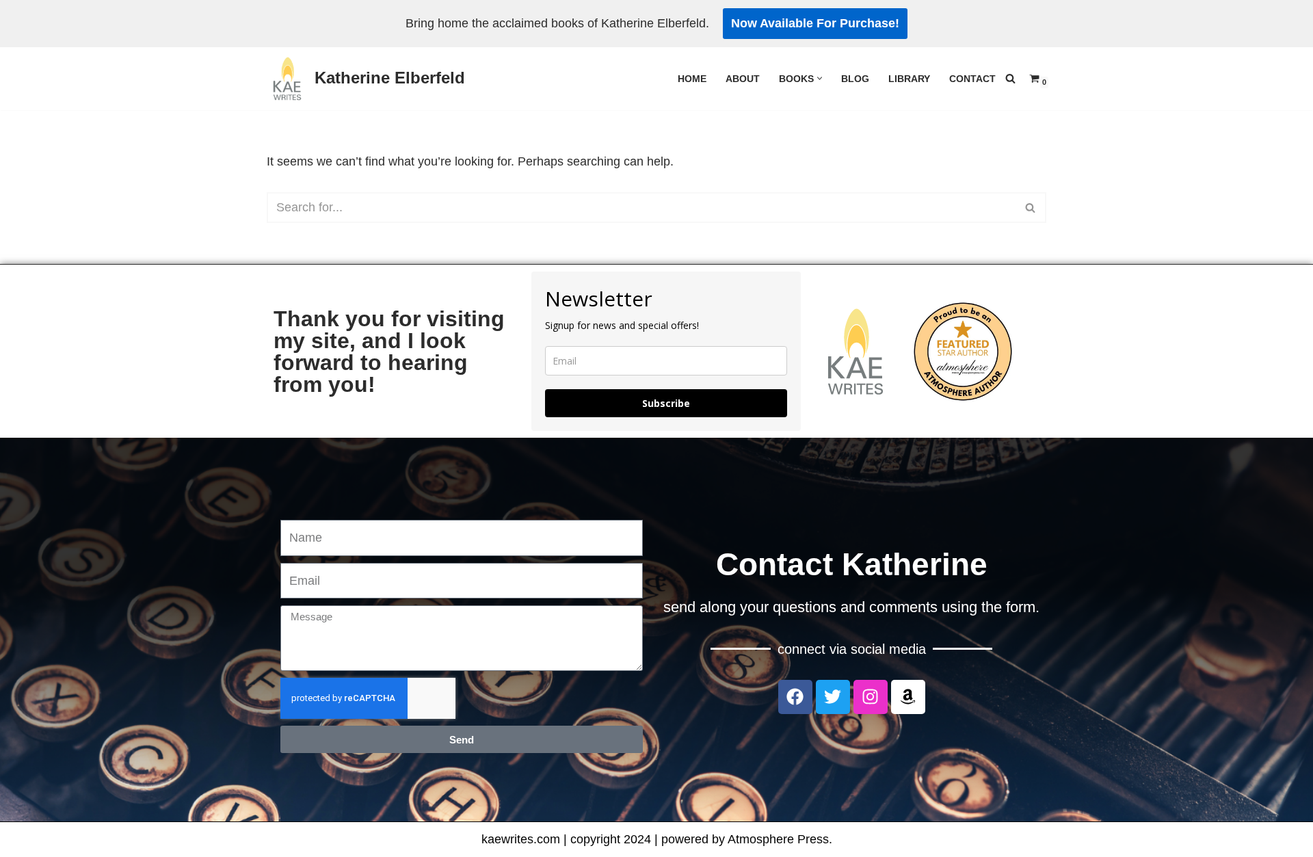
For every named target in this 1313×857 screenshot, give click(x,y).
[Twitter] (833, 697)
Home (692, 78)
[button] (819, 78)
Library (909, 78)
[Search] (1010, 78)
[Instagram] (870, 697)
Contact (972, 78)
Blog (855, 78)
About (743, 78)
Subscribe (666, 403)
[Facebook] (795, 697)
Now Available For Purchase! (815, 23)
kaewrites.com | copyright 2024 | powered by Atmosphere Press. (656, 839)
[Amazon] (908, 697)
